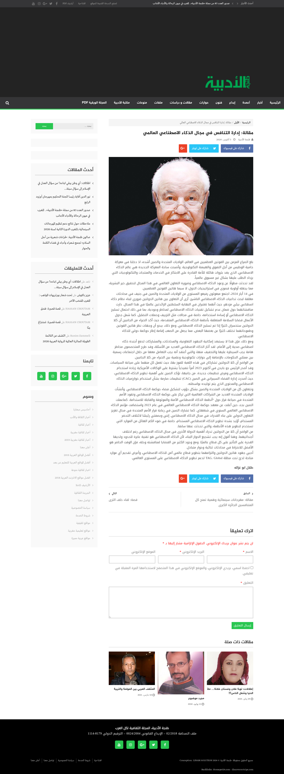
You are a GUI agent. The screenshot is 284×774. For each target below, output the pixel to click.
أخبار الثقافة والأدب (80, 417)
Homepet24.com (221, 769)
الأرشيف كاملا (83, 485)
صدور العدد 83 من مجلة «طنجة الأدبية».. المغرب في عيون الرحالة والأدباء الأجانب (191, 3)
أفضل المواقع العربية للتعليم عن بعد (71, 462)
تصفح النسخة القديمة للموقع (103, 3)
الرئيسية (275, 103)
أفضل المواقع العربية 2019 (77, 455)
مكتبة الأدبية (122, 103)
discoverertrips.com (242, 769)
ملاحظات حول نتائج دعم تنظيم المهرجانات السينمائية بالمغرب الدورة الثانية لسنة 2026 (67, 226)
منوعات (142, 103)
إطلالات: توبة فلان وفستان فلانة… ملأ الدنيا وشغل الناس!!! (230, 691)
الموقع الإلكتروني (143, 552)
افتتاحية (82, 3)
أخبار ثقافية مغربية (80, 432)
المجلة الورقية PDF (94, 103)
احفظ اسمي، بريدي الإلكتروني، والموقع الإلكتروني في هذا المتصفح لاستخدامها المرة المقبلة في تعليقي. (184, 570)
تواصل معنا (84, 500)
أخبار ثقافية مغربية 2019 (77, 440)
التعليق (247, 583)
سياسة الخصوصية (80, 508)
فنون (219, 103)
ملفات (158, 103)
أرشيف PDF (68, 3)
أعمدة (246, 103)
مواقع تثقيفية (83, 523)
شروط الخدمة (83, 515)
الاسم (248, 552)
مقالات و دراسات (181, 103)
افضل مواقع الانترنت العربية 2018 (72, 478)
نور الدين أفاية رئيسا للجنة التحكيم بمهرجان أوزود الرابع (63, 199)
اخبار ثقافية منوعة (80, 470)
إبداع (232, 103)
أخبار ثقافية (84, 425)
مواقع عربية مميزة (81, 538)
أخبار (260, 103)
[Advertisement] (142, 44)
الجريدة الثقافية (82, 493)
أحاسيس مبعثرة (81, 409)
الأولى (236, 122)
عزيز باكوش (83, 295)
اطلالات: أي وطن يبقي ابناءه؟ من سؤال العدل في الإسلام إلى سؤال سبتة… (64, 186)
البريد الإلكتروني (192, 552)
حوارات (203, 103)
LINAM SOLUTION (202, 760)
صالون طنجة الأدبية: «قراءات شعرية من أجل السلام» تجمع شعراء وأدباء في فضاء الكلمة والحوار (65, 242)
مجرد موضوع (196, 698)
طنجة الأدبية (244, 139)
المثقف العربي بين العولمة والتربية (134, 689)
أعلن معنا (85, 447)
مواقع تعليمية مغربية (79, 531)
